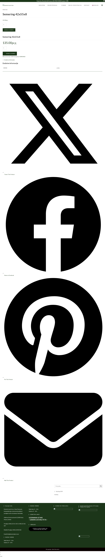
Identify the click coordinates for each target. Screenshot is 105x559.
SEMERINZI (22, 56)
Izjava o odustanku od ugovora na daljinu (40, 529)
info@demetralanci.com (13, 534)
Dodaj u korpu (9, 29)
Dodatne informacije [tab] (9, 60)
